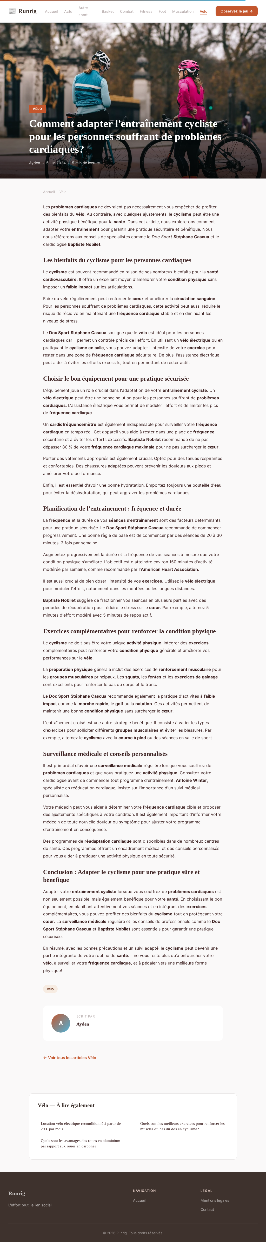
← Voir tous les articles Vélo (69, 1057)
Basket (108, 11)
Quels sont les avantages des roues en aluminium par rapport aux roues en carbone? (80, 1143)
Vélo (203, 11)
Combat (127, 11)
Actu (68, 11)
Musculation (183, 11)
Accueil (51, 11)
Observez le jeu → (237, 11)
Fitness (146, 11)
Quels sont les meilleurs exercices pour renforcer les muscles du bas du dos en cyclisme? (182, 1126)
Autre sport (83, 11)
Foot (162, 11)
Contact (207, 1209)
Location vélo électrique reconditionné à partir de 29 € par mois (81, 1126)
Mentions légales (215, 1200)
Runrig (22, 11)
